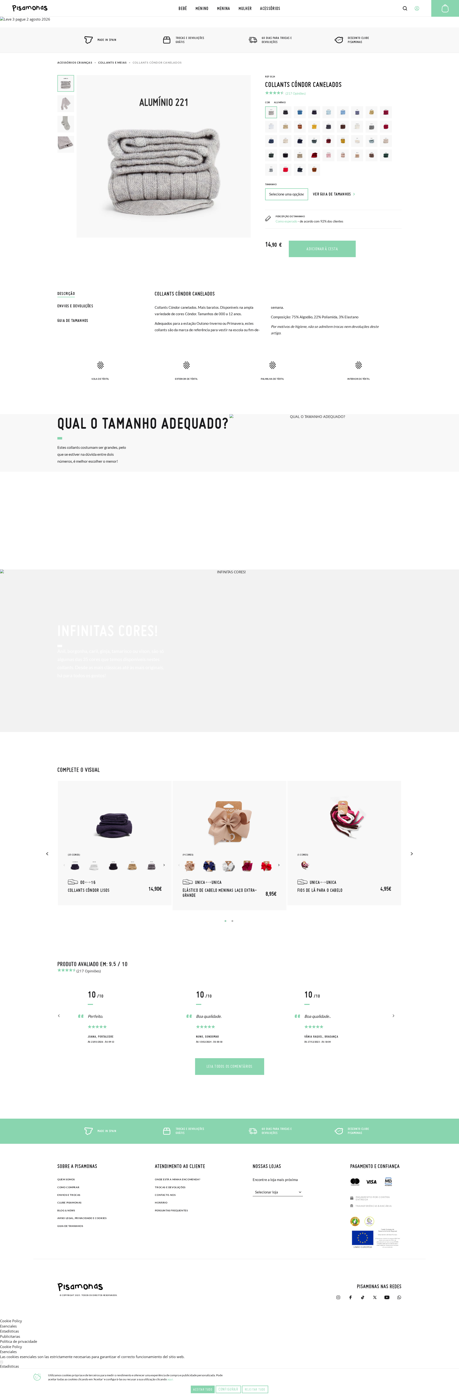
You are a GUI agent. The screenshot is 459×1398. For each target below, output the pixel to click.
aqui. (170, 1379)
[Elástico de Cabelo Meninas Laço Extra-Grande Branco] (228, 866)
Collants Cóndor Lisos (89, 890)
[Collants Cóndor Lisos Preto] (113, 866)
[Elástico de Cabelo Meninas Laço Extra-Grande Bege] (190, 866)
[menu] (230, 8)
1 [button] (225, 921)
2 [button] (232, 921)
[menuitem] (183, 8)
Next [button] (165, 865)
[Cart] (445, 8)
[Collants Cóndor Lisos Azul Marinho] (75, 866)
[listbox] (333, 142)
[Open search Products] (405, 8)
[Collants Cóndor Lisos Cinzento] (151, 866)
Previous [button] (47, 853)
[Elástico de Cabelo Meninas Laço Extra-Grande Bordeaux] (247, 866)
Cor (275, 102)
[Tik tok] (362, 1297)
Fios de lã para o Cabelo (320, 890)
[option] (285, 112)
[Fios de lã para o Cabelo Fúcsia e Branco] (304, 866)
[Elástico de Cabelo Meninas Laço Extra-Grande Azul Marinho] (209, 866)
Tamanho (271, 184)
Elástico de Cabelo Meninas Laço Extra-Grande (220, 893)
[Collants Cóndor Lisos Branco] (94, 866)
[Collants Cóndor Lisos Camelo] (132, 866)
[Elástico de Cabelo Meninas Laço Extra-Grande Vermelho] (266, 866)
